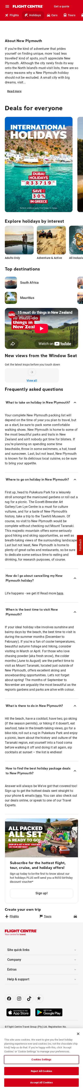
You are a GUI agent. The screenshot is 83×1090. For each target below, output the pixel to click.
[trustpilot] (39, 998)
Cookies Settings (41, 1059)
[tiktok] (29, 998)
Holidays (35, 15)
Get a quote (61, 6)
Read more (14, 91)
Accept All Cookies (41, 1082)
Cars (54, 15)
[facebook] (9, 998)
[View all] (32, 372)
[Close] (78, 1033)
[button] (80, 545)
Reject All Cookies (41, 1071)
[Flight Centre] (27, 6)
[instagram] (19, 998)
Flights (14, 15)
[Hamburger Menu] (7, 6)
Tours (71, 15)
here (60, 593)
